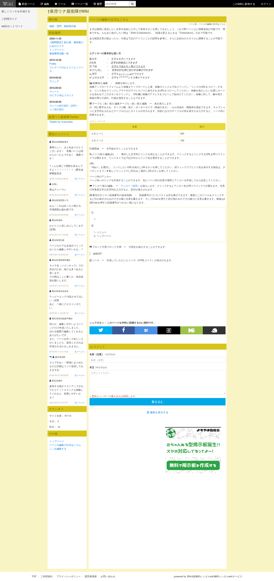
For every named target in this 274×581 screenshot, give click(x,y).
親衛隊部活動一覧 (59, 53)
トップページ (56, 49)
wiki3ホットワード (12, 26)
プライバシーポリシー (68, 576)
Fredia (52, 63)
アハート (54, 91)
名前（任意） (102, 354)
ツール (62, 4)
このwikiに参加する (244, 4)
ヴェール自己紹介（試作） (63, 105)
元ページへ (80, 178)
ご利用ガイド (9, 18)
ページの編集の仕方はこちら (65, 445)
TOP (34, 576)
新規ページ (28, 4)
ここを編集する (57, 448)
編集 (46, 4)
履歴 (99, 4)
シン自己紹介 (56, 109)
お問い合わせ (108, 576)
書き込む (157, 401)
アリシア (54, 81)
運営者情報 (91, 576)
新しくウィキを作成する (15, 11)
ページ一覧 (81, 4)
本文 (98, 367)
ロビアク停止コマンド (61, 95)
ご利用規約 (46, 576)
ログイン (266, 4)
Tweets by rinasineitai (61, 121)
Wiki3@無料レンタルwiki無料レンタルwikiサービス (214, 576)
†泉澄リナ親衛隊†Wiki (68, 11)
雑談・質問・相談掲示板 (62, 26)
